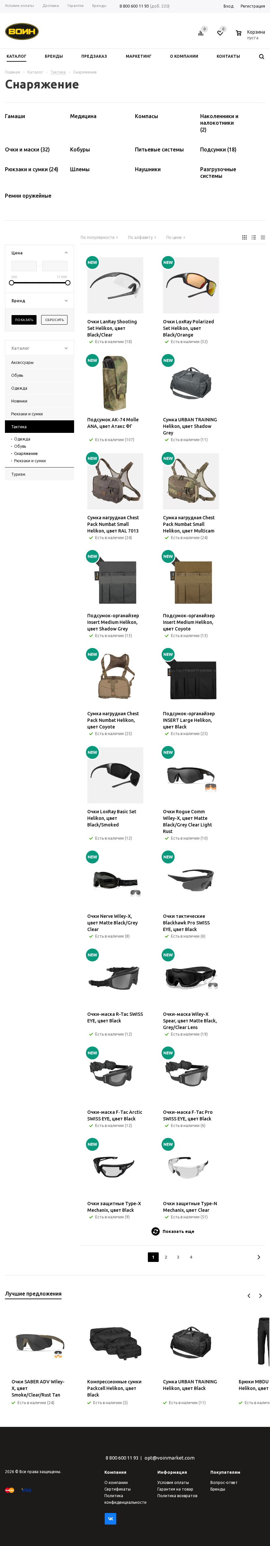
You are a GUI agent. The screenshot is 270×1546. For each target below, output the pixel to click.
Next (260, 1296)
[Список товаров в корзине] (251, 36)
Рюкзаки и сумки (30, 461)
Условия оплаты (173, 1482)
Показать (24, 320)
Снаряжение (26, 453)
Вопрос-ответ (224, 1482)
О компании (116, 1482)
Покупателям (225, 1472)
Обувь (20, 446)
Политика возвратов (177, 1496)
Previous (249, 1296)
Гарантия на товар (175, 1489)
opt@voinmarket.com (170, 1458)
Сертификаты (117, 1489)
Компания (115, 1472)
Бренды (217, 1489)
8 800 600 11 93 (134, 6)
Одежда (22, 439)
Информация (172, 1472)
